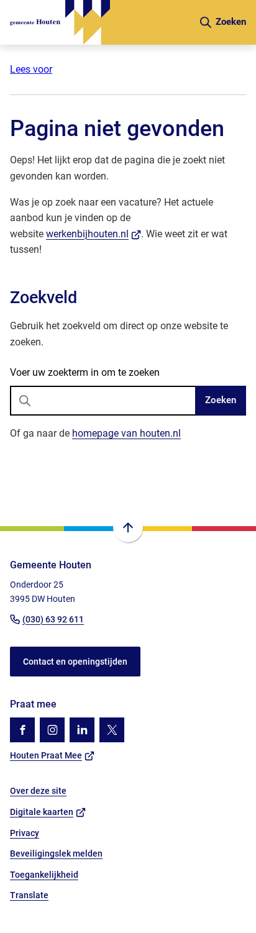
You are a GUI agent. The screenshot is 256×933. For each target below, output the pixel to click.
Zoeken (220, 400)
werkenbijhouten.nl (93, 234)
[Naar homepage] (99, 22)
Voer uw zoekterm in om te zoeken (85, 372)
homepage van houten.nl (126, 433)
